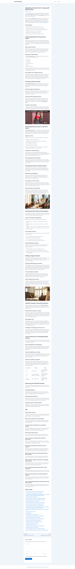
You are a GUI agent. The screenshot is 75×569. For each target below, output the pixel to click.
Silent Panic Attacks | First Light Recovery (32, 514)
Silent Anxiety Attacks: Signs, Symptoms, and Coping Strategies (35, 502)
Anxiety (58, 1)
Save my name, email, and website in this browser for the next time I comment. (36, 556)
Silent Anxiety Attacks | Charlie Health (31, 496)
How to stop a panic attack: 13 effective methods (33, 520)
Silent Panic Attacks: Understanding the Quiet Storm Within (34, 491)
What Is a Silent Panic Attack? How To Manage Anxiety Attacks (35, 528)
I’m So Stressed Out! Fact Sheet (30, 511)
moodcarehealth (18, 1)
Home (55, 1)
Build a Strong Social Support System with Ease (33, 517)
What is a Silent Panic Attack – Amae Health (32, 501)
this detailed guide (45, 22)
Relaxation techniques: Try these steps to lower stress (34, 521)
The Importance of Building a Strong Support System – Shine (35, 518)
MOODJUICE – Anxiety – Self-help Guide (32, 527)
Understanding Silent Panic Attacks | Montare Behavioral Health (35, 499)
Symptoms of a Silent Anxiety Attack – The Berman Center (34, 505)
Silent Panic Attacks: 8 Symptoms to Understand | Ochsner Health (36, 498)
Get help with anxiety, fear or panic (31, 524)
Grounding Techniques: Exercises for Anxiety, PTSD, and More (35, 525)
